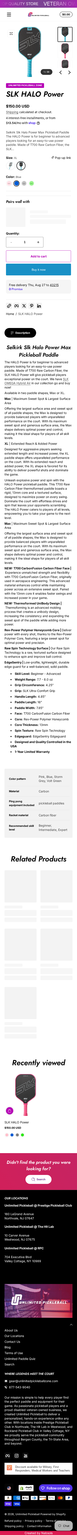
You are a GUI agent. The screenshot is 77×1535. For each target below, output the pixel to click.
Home (10, 314)
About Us (11, 1330)
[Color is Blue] (11, 1134)
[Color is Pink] (6, 1134)
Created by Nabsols (39, 1533)
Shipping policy (14, 1526)
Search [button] (41, 1179)
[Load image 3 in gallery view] (65, 67)
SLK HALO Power (30, 314)
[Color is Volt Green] (22, 1134)
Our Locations (14, 1336)
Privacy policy (33, 1520)
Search (9, 1364)
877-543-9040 (19, 1387)
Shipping (12, 112)
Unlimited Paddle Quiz (20, 1359)
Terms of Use (13, 1353)
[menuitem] (38, 1330)
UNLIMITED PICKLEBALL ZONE (25, 85)
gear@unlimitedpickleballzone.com (33, 1381)
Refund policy (13, 1520)
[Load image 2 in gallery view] (65, 50)
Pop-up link (62, 158)
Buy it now (39, 269)
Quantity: (13, 233)
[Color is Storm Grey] (17, 1134)
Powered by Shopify (53, 1514)
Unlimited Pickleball (27, 1514)
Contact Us (12, 1341)
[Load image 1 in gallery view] (65, 34)
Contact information (39, 1526)
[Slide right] (69, 72)
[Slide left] (60, 72)
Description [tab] (22, 332)
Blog (7, 1347)
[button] (65, 15)
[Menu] (8, 14)
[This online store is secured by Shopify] (26, 1488)
